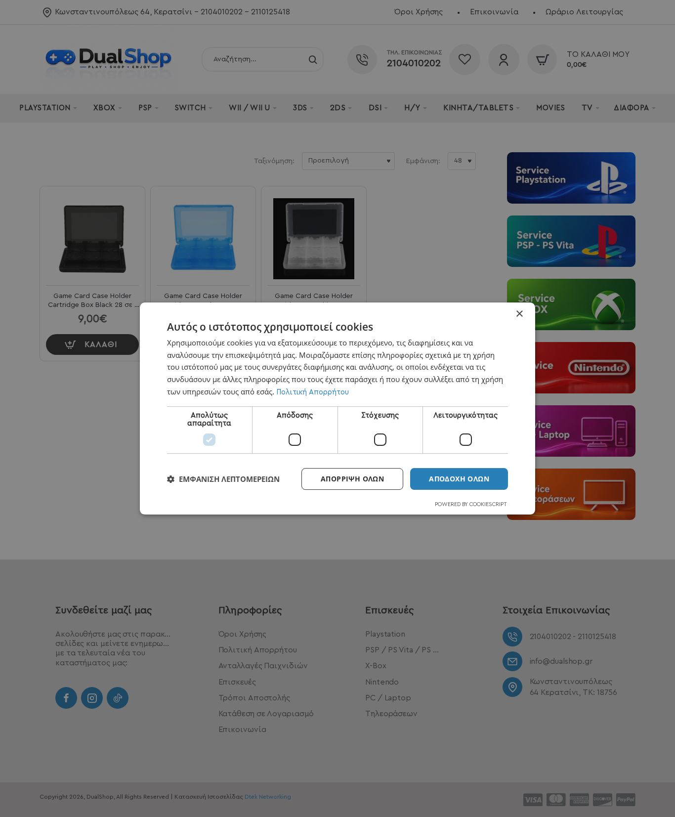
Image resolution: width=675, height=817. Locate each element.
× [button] (519, 314)
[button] (223, 478)
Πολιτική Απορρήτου (312, 392)
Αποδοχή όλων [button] (459, 478)
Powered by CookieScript (471, 504)
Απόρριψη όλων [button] (352, 478)
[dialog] (337, 408)
